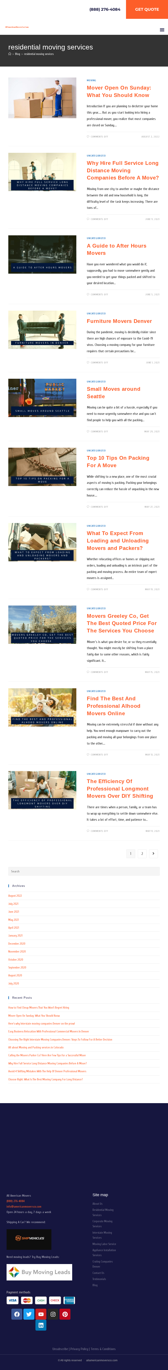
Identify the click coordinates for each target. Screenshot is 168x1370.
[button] (162, 29)
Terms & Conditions (103, 1349)
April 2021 (13, 927)
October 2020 (15, 959)
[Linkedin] (40, 1325)
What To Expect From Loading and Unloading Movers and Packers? (118, 540)
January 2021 (15, 935)
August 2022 (15, 895)
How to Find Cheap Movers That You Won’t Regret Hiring (38, 1007)
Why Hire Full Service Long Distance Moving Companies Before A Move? (123, 170)
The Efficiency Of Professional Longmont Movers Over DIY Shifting (120, 788)
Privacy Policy (79, 1349)
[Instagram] (52, 1314)
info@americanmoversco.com (24, 1206)
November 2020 (17, 951)
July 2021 (13, 903)
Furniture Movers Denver (119, 321)
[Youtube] (40, 1314)
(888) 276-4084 (15, 1201)
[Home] (9, 54)
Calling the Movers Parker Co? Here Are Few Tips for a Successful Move (47, 1055)
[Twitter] (28, 1314)
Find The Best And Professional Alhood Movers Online (113, 706)
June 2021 (13, 911)
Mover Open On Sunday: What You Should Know (34, 1015)
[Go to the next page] (153, 853)
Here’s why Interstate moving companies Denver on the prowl (41, 1023)
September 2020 (17, 967)
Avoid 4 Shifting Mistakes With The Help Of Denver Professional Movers (47, 1071)
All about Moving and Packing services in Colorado (36, 1047)
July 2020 (13, 983)
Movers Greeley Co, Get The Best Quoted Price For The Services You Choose (122, 623)
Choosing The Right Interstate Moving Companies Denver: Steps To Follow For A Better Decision (60, 1039)
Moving (91, 80)
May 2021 (13, 919)
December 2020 (16, 943)
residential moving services (39, 54)
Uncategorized (96, 155)
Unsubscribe (60, 1349)
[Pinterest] (65, 1314)
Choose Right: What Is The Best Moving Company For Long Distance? (45, 1079)
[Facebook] (16, 1314)
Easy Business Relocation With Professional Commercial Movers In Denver (48, 1031)
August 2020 (15, 975)
